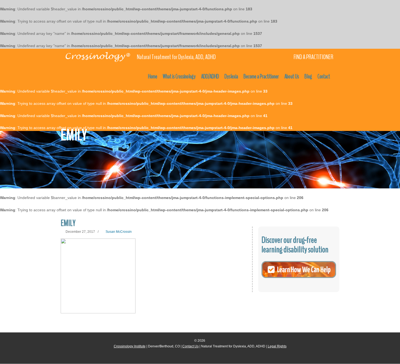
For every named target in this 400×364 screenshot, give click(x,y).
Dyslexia (231, 76)
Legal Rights (277, 346)
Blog (308, 76)
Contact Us (190, 346)
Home (152, 76)
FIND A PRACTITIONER (313, 57)
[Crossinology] (97, 56)
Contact (324, 76)
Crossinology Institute (130, 346)
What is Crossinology (179, 76)
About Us (291, 76)
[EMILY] (98, 276)
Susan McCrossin (119, 232)
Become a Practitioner (261, 76)
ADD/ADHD (210, 76)
